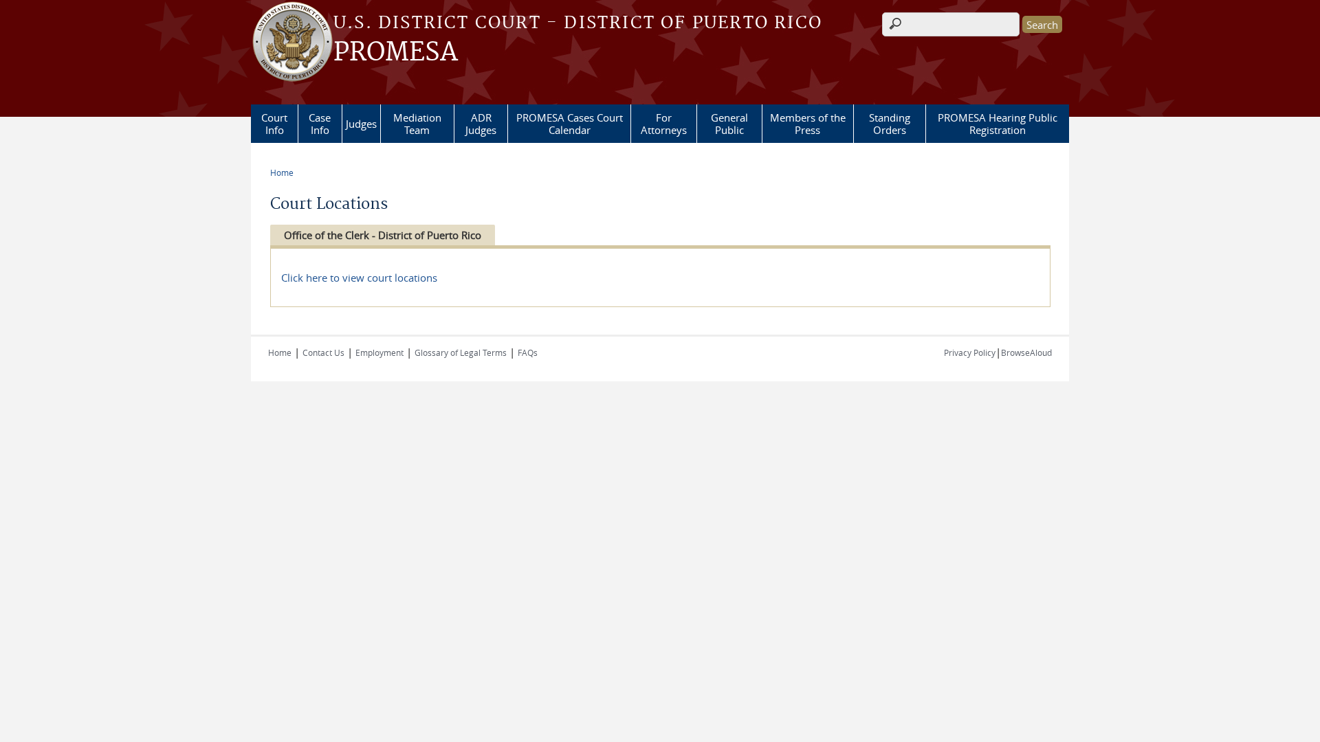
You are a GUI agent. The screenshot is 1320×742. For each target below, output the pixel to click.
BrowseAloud (1026, 352)
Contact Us (323, 352)
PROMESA (395, 53)
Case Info (320, 124)
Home (282, 172)
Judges (361, 124)
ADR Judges (480, 124)
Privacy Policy (970, 352)
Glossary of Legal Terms (461, 352)
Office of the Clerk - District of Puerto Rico (382, 235)
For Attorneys (664, 124)
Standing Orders (889, 124)
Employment (379, 352)
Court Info (274, 124)
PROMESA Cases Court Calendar (569, 124)
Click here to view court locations (359, 277)
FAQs (528, 352)
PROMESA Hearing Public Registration (997, 124)
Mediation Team (417, 124)
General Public (729, 124)
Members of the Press (808, 124)
